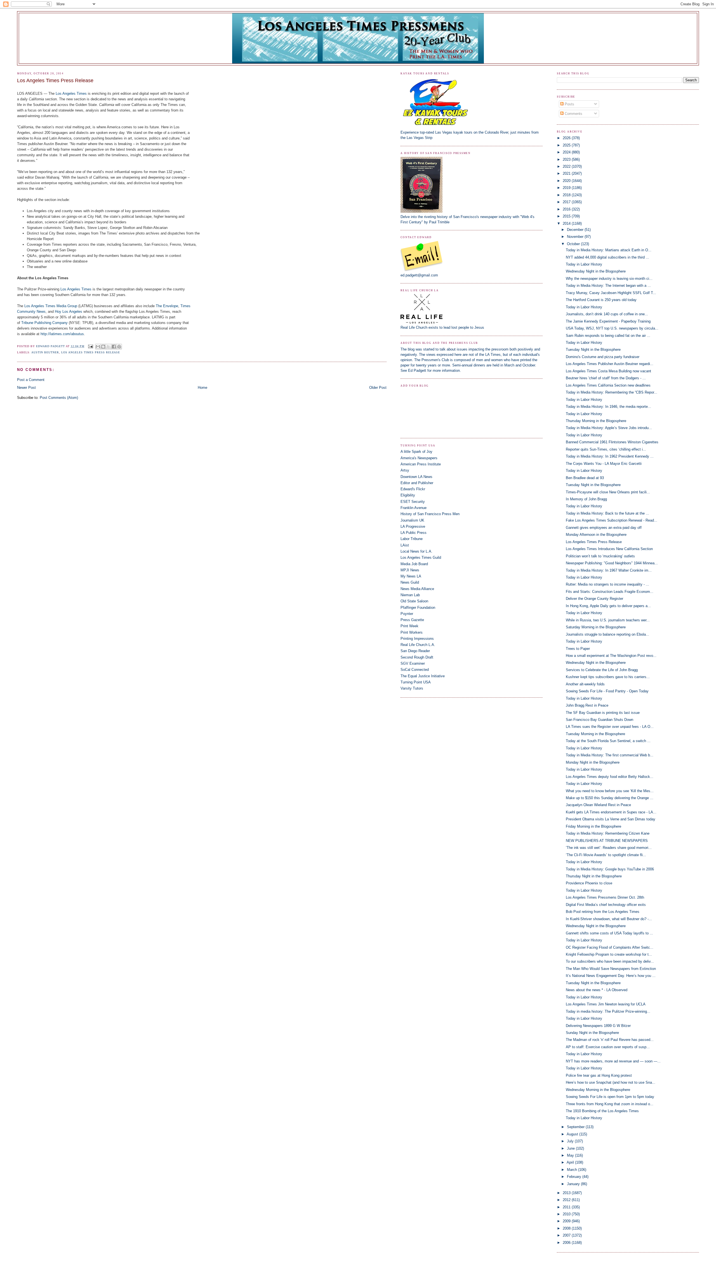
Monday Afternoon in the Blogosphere (596, 534)
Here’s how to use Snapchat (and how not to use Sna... (610, 1082)
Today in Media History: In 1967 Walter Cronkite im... (609, 570)
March (572, 1170)
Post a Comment (30, 380)
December (576, 230)
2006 (567, 1242)
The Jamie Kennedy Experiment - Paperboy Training (608, 321)
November (576, 237)
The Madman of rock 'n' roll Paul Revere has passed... (610, 1040)
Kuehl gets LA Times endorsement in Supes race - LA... (611, 812)
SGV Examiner (413, 663)
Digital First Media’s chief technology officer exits (606, 905)
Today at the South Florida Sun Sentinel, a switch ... (608, 741)
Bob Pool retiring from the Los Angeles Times (602, 912)
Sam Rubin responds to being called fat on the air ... (608, 335)
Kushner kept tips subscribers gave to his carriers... (608, 677)
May (571, 1155)
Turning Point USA (416, 682)
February (574, 1177)
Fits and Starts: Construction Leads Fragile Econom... (609, 591)
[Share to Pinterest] (119, 346)
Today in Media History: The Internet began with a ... (608, 285)
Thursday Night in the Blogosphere (594, 876)
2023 (567, 159)
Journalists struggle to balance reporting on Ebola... (607, 634)
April (571, 1162)
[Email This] (98, 346)
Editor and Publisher (417, 483)
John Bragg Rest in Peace (587, 705)
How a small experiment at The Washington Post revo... (611, 656)
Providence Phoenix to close (589, 883)
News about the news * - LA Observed (596, 990)
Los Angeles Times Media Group (50, 306)
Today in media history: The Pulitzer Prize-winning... (608, 1011)
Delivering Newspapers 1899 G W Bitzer (598, 1026)
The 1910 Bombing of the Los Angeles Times (602, 1111)
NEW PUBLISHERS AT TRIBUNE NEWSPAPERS (607, 841)
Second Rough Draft (417, 657)
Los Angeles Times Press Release (90, 352)
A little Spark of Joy (416, 451)
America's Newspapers (419, 458)
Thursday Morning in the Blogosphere (596, 421)
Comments (573, 114)
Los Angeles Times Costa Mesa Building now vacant (608, 371)
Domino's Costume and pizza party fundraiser (602, 357)
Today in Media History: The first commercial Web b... (609, 755)
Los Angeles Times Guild (421, 557)
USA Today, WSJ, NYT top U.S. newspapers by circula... (612, 328)
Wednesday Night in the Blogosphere (596, 271)
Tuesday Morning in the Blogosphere (595, 734)
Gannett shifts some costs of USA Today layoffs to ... (609, 933)
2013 (567, 1193)
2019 (567, 188)
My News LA (411, 576)
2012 (567, 1200)
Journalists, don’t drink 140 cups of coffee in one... (607, 314)
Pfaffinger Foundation (418, 607)
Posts (569, 104)
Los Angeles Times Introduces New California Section (609, 549)
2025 (567, 145)
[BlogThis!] (103, 346)
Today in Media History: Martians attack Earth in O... (608, 250)
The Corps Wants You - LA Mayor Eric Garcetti (604, 463)
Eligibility (408, 495)
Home (202, 387)
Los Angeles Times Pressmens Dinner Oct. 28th (605, 897)
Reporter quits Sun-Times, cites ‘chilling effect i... (606, 449)
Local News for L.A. (416, 551)
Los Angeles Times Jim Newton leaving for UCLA (606, 1004)
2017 (567, 202)
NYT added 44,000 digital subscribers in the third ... (607, 257)
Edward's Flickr (413, 489)
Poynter (407, 614)
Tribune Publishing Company (44, 323)
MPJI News (410, 570)
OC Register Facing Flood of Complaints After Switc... (609, 947)
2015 (567, 216)
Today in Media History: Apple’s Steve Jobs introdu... (609, 428)
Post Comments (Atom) (59, 398)
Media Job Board (414, 564)
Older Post (378, 387)
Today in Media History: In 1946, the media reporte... (608, 406)
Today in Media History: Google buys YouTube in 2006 (610, 869)
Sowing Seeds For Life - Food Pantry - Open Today (607, 691)
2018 (567, 195)
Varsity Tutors (412, 688)
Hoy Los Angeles (68, 311)
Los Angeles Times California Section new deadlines (608, 385)
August (573, 1134)
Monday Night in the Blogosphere (593, 762)
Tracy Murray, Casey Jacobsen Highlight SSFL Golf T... (611, 293)
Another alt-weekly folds (585, 684)
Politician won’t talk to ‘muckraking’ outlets (600, 556)
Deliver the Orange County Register (594, 598)
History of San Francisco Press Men (430, 514)
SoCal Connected (415, 669)
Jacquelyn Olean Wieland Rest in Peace (598, 805)
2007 (567, 1235)
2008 (567, 1228)
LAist (405, 545)
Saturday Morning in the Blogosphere (596, 627)
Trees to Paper (578, 649)
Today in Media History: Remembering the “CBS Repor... (611, 392)
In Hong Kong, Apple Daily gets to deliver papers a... (608, 606)
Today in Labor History (584, 264)
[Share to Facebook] (114, 346)
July (571, 1141)
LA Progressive (413, 526)
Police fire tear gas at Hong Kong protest (599, 1075)
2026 (567, 138)
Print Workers (412, 632)
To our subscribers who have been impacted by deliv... (610, 961)
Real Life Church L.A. (418, 645)
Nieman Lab (410, 595)
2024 (567, 152)
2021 (567, 173)
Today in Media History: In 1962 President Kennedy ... (610, 456)
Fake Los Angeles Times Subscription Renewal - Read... (611, 520)
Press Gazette (412, 620)
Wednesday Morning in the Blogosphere (598, 1090)
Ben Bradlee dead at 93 (585, 478)
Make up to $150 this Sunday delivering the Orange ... (609, 798)
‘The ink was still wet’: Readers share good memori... (609, 848)
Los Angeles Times (71, 93)
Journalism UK (412, 520)
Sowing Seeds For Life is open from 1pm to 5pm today (610, 1097)
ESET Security (413, 501)
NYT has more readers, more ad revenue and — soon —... (613, 1061)
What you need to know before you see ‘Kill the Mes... (610, 791)
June (571, 1148)
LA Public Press (414, 533)
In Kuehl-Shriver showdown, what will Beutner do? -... (609, 919)
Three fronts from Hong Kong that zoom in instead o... (609, 1104)
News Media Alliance (417, 589)
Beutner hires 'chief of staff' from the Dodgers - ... (606, 378)
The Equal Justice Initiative (423, 676)
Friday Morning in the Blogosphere (593, 826)
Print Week (409, 626)
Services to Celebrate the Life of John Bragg (602, 670)
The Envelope (167, 306)
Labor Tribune (412, 539)
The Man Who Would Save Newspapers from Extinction (611, 969)
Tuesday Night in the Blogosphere (593, 349)
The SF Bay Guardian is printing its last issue (603, 713)
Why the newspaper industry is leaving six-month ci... (609, 278)
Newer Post (26, 387)
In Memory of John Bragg (586, 499)
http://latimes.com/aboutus (62, 334)
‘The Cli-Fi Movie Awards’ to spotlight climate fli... (606, 855)
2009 (567, 1221)
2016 (567, 209)
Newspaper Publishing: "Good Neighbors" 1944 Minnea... (612, 563)
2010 (567, 1214)
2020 (567, 181)
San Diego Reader (415, 651)
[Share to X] (108, 346)
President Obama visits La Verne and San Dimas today (610, 819)
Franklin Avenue (414, 508)
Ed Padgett (417, 370)
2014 (567, 223)
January (574, 1184)
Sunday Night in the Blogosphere (592, 1033)
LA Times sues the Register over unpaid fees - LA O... (610, 727)
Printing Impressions (417, 638)
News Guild (410, 582)
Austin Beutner (45, 352)
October (574, 244)
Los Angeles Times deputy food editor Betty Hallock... (609, 777)
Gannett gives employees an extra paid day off (604, 527)
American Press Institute (421, 464)
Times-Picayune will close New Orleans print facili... (608, 492)
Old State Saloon (414, 601)
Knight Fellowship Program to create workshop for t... (609, 954)
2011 (567, 1207)
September (576, 1127)
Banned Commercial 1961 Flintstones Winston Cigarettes (612, 442)
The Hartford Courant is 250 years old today (601, 300)
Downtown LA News (416, 477)
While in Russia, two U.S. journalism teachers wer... (608, 620)
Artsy (405, 470)
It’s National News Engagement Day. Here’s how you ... (611, 976)
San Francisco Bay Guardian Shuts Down (599, 720)
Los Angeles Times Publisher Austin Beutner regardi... (609, 364)
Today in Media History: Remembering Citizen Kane (607, 833)
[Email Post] (90, 346)
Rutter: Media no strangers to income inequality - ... (607, 584)
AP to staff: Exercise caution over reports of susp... (608, 1047)
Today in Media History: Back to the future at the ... (607, 513)
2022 (567, 166)
